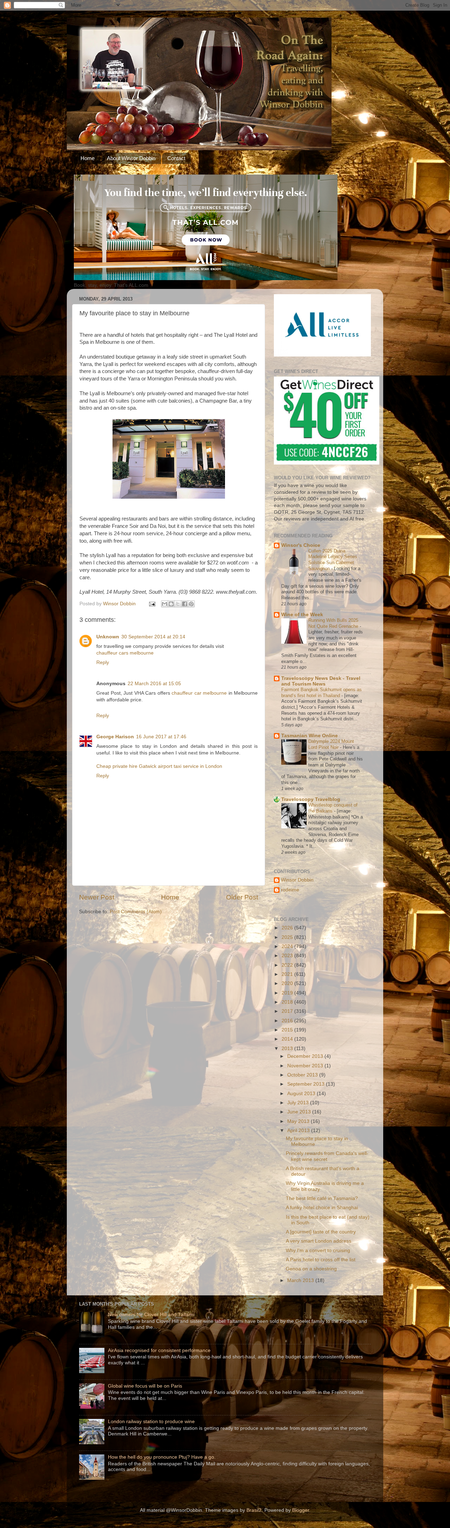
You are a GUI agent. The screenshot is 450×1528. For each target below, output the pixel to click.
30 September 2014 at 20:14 (153, 636)
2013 (288, 1048)
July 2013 (298, 1102)
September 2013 (306, 1084)
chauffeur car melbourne (199, 693)
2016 (288, 1020)
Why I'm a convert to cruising (318, 1250)
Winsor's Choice (300, 545)
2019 (288, 993)
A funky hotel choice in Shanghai (322, 1207)
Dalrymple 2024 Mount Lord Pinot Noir (331, 744)
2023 (288, 955)
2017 (288, 1011)
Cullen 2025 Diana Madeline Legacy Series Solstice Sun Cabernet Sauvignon (332, 559)
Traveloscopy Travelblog (310, 799)
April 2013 (299, 1130)
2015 (288, 1030)
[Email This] (164, 603)
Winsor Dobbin (297, 880)
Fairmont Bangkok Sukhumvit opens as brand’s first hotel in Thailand (321, 692)
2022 (288, 965)
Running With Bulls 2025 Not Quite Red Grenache (334, 623)
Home (88, 158)
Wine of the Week (302, 614)
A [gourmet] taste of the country (321, 1232)
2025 (288, 937)
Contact (176, 158)
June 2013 (299, 1112)
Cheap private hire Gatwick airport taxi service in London (159, 766)
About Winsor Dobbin (131, 158)
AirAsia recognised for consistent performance (159, 1350)
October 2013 (303, 1075)
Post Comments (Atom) (136, 911)
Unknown (107, 636)
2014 (288, 1039)
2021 (288, 974)
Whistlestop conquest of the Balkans (333, 808)
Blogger (300, 1510)
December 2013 (305, 1056)
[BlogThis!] (171, 603)
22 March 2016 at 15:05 (154, 683)
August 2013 (302, 1093)
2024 (288, 946)
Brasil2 (254, 1510)
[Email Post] (152, 603)
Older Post (242, 897)
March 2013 (301, 1280)
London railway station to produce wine (151, 1421)
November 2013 (305, 1065)
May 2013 (299, 1121)
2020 (288, 983)
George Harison (115, 736)
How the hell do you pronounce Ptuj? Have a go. (162, 1457)
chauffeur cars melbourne (125, 653)
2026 (288, 927)
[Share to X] (177, 603)
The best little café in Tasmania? (322, 1198)
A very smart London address (318, 1241)
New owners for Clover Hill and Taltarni (151, 1314)
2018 (288, 1002)
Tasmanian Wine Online (309, 735)
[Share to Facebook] (184, 603)
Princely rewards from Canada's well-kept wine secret (327, 1156)
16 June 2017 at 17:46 (161, 736)
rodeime (290, 889)
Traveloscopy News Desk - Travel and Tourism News (320, 681)
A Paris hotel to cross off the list (320, 1259)
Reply (102, 662)
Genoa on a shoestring (311, 1268)
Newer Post (96, 897)
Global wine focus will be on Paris (145, 1386)
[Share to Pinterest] (191, 603)
